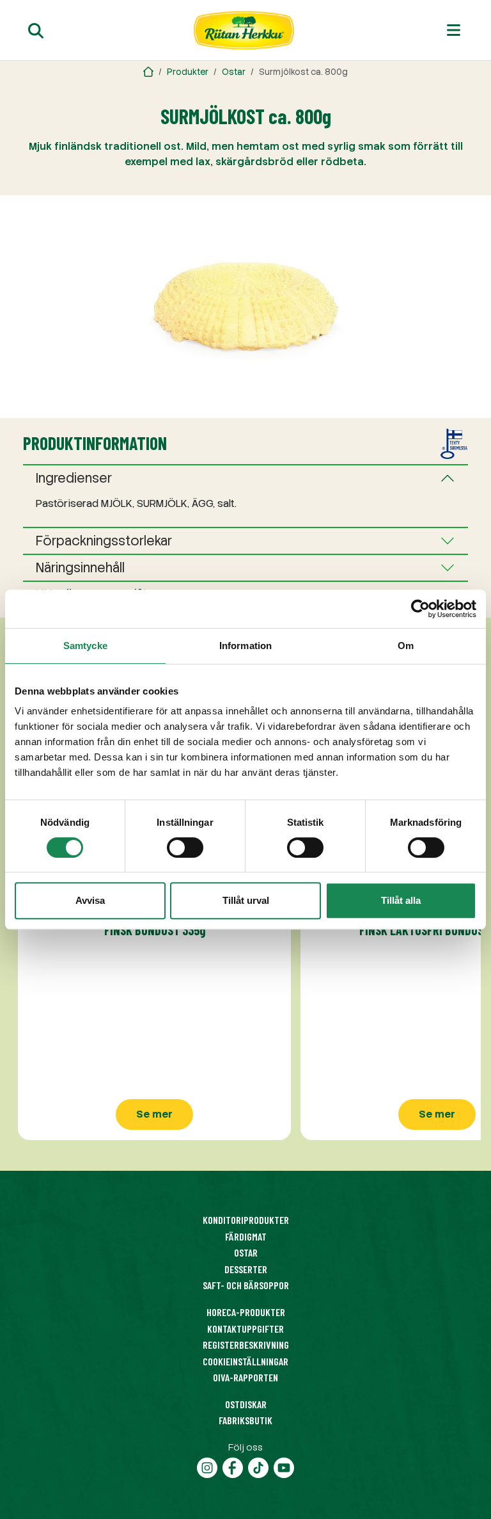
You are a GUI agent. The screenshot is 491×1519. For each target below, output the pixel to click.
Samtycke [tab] (85, 645)
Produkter (187, 72)
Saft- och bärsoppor (246, 1285)
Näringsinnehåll (80, 567)
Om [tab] (406, 645)
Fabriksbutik (245, 1420)
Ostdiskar (246, 1404)
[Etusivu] (244, 30)
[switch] (185, 847)
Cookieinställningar (245, 1361)
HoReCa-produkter (246, 1312)
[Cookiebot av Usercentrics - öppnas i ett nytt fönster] (420, 608)
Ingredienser (74, 478)
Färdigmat (246, 1236)
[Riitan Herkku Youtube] (284, 1466)
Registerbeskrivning (246, 1344)
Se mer (154, 1114)
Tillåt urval (245, 900)
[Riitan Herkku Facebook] (232, 1466)
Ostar (234, 72)
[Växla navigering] (453, 30)
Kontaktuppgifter (245, 1328)
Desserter (245, 1269)
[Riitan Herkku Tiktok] (258, 1466)
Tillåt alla (401, 900)
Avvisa (90, 900)
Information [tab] (245, 645)
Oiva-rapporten (245, 1377)
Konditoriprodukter (246, 1220)
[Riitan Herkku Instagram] (207, 1466)
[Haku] (36, 30)
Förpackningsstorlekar (104, 541)
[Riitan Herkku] (148, 72)
